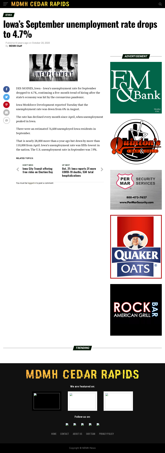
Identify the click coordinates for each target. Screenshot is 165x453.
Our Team (90, 433)
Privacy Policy (106, 433)
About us (77, 433)
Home (53, 433)
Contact (64, 433)
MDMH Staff (15, 46)
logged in (32, 183)
